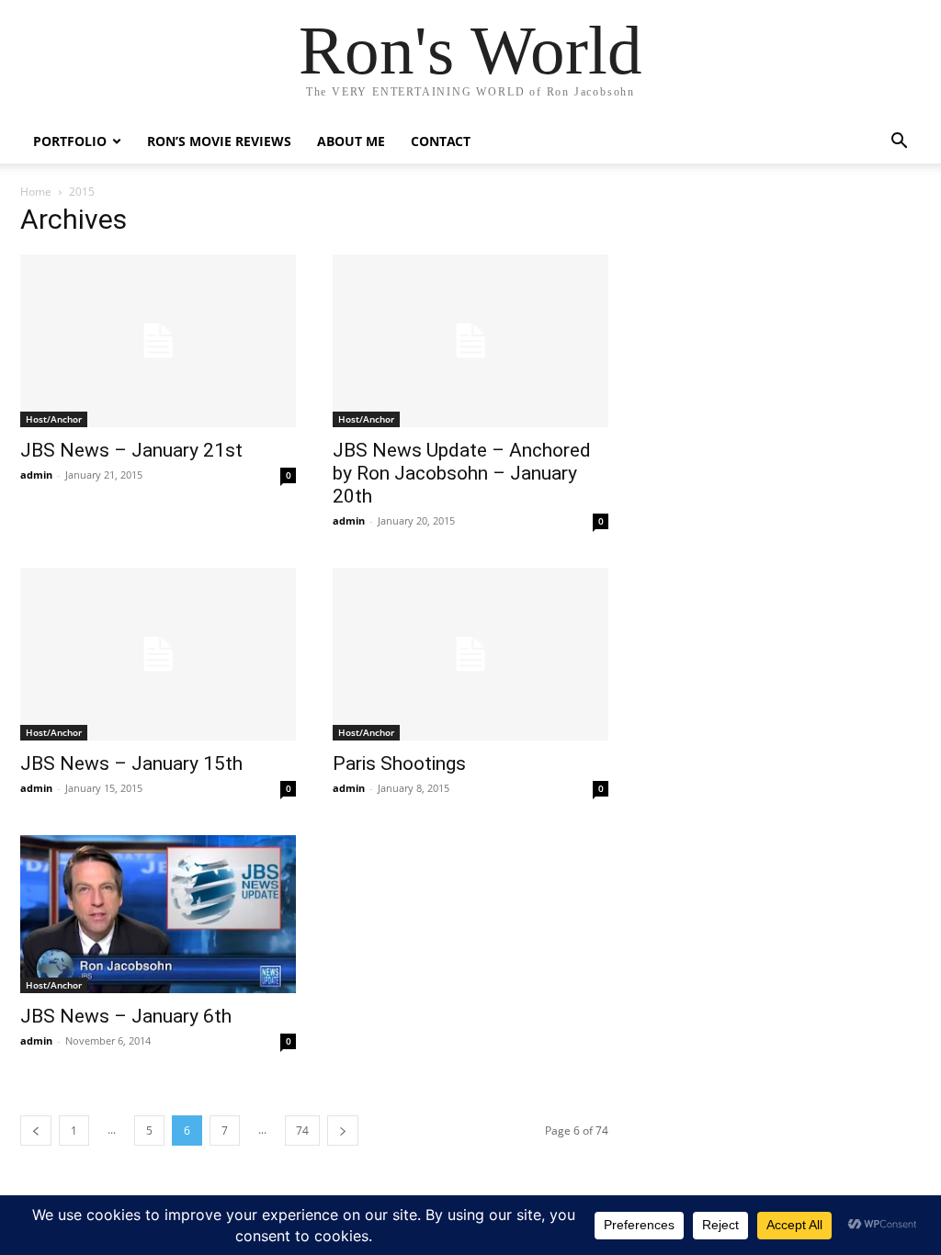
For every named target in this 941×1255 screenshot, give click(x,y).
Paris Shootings (399, 763)
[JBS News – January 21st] (158, 340)
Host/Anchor (54, 419)
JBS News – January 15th (131, 763)
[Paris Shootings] (470, 654)
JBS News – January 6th (126, 1016)
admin (36, 474)
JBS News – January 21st (131, 450)
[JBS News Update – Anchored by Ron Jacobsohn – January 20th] (470, 340)
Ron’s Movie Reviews (219, 141)
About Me (351, 141)
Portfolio (70, 141)
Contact (440, 141)
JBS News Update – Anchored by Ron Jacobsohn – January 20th (462, 473)
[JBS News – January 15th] (158, 654)
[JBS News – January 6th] (158, 914)
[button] (899, 143)
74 (302, 1130)
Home (35, 191)
